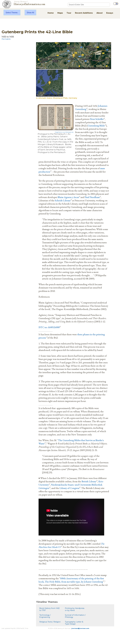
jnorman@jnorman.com (80, 628)
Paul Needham (92, 197)
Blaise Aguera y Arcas (68, 197)
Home (51, 13)
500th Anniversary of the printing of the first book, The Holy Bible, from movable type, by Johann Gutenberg (71, 580)
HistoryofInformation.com (29, 2)
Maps (60, 13)
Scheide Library (63, 200)
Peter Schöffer (97, 119)
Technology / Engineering (45, 616)
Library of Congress (69, 488)
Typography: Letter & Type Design (74, 623)
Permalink (6, 39)
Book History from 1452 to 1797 (49, 609)
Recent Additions (84, 13)
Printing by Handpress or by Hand (74, 609)
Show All (30, 12)
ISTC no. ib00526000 (49, 327)
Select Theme (11, 12)
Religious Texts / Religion (50, 622)
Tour (69, 13)
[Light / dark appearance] (115, 3)
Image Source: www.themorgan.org (64, 132)
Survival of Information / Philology (75, 616)
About (99, 13)
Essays (109, 13)
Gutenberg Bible (96, 125)
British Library (89, 481)
